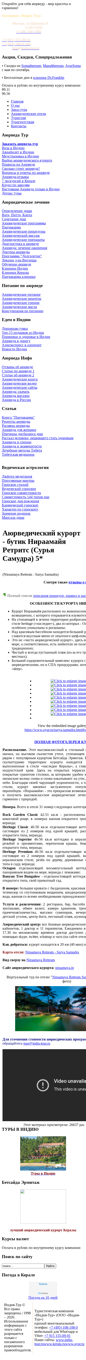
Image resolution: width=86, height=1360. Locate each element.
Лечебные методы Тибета (22, 450)
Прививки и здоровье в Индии (26, 337)
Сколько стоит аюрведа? (21, 168)
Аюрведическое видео (19, 383)
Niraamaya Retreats (40, 960)
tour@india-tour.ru (36, 1043)
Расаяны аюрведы (16, 426)
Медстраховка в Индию (20, 156)
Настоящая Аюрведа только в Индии (31, 189)
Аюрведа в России (16, 400)
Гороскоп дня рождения (20, 501)
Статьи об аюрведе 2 (18, 375)
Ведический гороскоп (19, 489)
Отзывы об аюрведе (17, 367)
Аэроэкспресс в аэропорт (22, 345)
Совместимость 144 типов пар (25, 497)
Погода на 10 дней (43, 1297)
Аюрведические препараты (23, 240)
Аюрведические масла (19, 307)
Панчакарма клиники (19, 277)
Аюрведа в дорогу (16, 341)
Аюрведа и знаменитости (22, 446)
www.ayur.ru (74, 1344)
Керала (43, 1284)
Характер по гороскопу (20, 509)
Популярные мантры (18, 480)
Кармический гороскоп (20, 505)
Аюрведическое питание (21, 294)
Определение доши (17, 211)
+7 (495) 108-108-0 (63, 1327)
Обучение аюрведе (16, 264)
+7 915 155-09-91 (57, 1336)
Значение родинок (16, 513)
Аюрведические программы (24, 223)
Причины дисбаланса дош (22, 434)
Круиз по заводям (16, 185)
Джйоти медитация (17, 476)
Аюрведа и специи (16, 442)
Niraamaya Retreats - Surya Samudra (52, 952)
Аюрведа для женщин (19, 430)
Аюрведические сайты (19, 387)
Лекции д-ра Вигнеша (19, 260)
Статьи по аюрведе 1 (18, 371)
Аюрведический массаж (21, 235)
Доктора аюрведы (16, 252)
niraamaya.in (64, 968)
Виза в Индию (13, 148)
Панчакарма (11, 227)
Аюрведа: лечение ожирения (24, 248)
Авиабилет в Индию (18, 152)
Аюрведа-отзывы (15, 177)
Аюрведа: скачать (15, 392)
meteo (43, 1293)
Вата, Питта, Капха (17, 215)
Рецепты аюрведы (16, 421)
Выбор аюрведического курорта (27, 160)
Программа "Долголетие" (22, 256)
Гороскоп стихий (15, 485)
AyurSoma (73, 66)
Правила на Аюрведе (18, 164)
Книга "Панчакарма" (18, 417)
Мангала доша (13, 517)
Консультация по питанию (22, 311)
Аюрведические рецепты (21, 299)
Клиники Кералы (15, 272)
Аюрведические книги (20, 379)
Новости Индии (14, 349)
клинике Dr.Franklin (48, 78)
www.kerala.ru (54, 1344)
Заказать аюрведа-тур (20, 144)
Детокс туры (12, 193)
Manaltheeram (53, 66)
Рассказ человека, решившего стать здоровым (37, 438)
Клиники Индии (15, 268)
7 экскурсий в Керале (18, 181)
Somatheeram (31, 66)
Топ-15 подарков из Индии (23, 333)
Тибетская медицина (18, 454)
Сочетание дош (14, 219)
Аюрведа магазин (16, 396)
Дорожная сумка (15, 328)
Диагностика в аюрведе (20, 244)
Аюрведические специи (20, 303)
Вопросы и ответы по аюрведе (26, 173)
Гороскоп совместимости (21, 493)
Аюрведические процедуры (23, 231)
